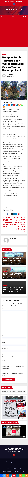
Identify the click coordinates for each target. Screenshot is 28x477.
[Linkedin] (12, 105)
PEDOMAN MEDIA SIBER (19, 465)
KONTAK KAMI (10, 465)
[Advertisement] (14, 33)
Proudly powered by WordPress (10, 460)
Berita (4, 54)
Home (5, 465)
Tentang (23, 471)
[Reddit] (9, 105)
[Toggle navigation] (13, 16)
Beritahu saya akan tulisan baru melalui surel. (12, 374)
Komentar (5, 308)
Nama (4, 336)
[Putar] (4, 437)
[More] (4, 107)
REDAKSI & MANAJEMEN (8, 471)
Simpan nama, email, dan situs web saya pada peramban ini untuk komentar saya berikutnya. (14, 358)
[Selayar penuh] (24, 437)
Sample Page (17, 471)
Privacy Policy (9, 468)
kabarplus (11, 74)
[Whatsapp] (22, 105)
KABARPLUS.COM (14, 9)
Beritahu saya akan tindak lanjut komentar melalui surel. (13, 367)
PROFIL (15, 468)
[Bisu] (22, 437)
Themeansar (14, 462)
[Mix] (19, 105)
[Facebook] (4, 105)
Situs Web (5, 348)
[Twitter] (7, 105)
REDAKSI (19, 468)
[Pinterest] (14, 105)
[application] (14, 431)
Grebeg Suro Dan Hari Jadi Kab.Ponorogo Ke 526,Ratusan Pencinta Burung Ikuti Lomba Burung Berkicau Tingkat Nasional (19, 223)
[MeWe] (17, 105)
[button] (23, 16)
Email (4, 342)
